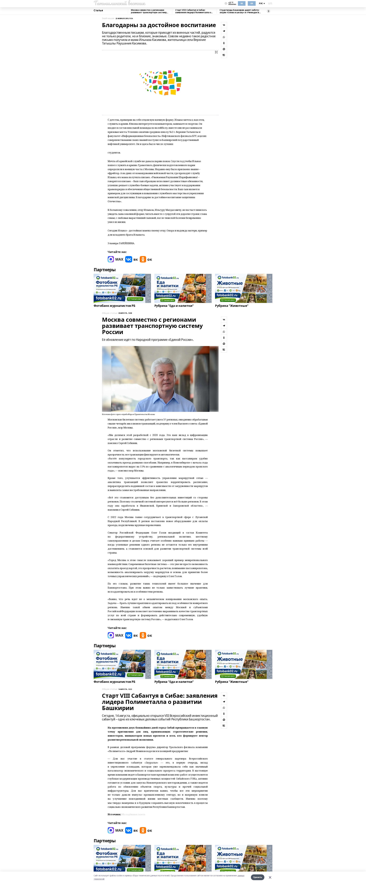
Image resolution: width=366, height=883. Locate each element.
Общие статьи (109, 313)
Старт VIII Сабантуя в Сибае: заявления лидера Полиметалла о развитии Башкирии (193, 11)
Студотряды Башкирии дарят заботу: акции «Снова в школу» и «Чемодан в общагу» (239, 11)
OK (251, 3)
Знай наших (108, 18)
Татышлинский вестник (119, 3)
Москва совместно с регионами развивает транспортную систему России (149, 11)
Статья (98, 10)
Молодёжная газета (133, 814)
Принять (257, 877)
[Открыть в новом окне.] (115, 259)
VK (241, 3)
